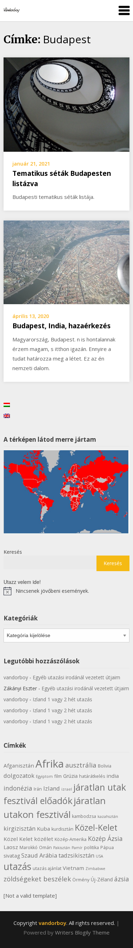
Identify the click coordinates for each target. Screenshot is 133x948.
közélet (43, 838)
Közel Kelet (18, 838)
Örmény (80, 880)
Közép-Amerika (71, 839)
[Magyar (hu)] (7, 404)
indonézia (18, 788)
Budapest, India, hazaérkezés (61, 325)
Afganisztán (19, 765)
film (58, 776)
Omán (45, 847)
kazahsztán (108, 816)
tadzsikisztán (76, 855)
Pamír (77, 847)
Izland (51, 788)
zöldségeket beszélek (37, 878)
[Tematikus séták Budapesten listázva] (66, 103)
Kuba (43, 828)
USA (99, 856)
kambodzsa (84, 816)
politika (91, 847)
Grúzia (70, 776)
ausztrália (80, 764)
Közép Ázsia (105, 838)
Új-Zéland (102, 879)
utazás (17, 866)
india (112, 775)
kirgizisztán (19, 828)
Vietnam (73, 867)
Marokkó (29, 847)
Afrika (49, 764)
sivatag (12, 855)
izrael (66, 789)
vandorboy (16, 677)
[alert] (66, 591)
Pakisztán (61, 847)
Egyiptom (44, 776)
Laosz (11, 847)
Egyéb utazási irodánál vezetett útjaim (76, 677)
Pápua (107, 847)
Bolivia (104, 766)
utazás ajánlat (47, 868)
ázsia (121, 879)
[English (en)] (7, 415)
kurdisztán (62, 829)
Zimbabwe (95, 868)
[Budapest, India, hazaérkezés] (66, 261)
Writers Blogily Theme (82, 932)
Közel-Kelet (96, 827)
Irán (38, 789)
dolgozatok (19, 775)
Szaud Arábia (39, 855)
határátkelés (92, 776)
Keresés (13, 551)
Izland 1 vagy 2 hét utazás (62, 699)
